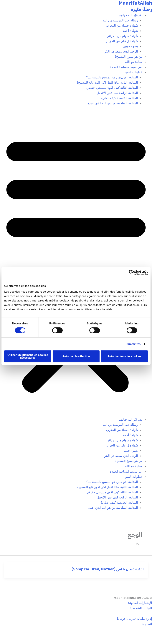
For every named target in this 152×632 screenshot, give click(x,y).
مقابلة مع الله (134, 62)
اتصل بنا (146, 624)
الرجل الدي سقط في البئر (121, 51)
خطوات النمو (134, 72)
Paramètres (133, 344)
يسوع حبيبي (130, 46)
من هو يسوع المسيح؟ (129, 56)
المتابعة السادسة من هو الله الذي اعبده (112, 103)
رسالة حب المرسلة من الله (120, 20)
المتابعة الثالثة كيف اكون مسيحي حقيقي (112, 88)
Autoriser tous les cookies (124, 356)
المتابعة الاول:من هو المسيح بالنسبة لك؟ (112, 77)
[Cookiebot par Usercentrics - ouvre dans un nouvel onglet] (131, 272)
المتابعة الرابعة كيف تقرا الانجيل (117, 93)
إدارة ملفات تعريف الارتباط (134, 619)
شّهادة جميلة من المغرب (122, 25)
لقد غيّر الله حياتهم (131, 15)
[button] (76, 264)
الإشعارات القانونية (140, 603)
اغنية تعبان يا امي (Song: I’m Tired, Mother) (108, 569)
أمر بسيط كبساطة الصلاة (126, 67)
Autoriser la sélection (76, 356)
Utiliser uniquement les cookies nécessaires (27, 356)
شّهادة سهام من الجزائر (122, 36)
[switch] (57, 330)
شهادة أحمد (130, 31)
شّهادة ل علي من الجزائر (122, 41)
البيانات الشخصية (141, 608)
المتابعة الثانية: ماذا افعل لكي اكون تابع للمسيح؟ (107, 82)
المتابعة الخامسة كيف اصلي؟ (119, 98)
